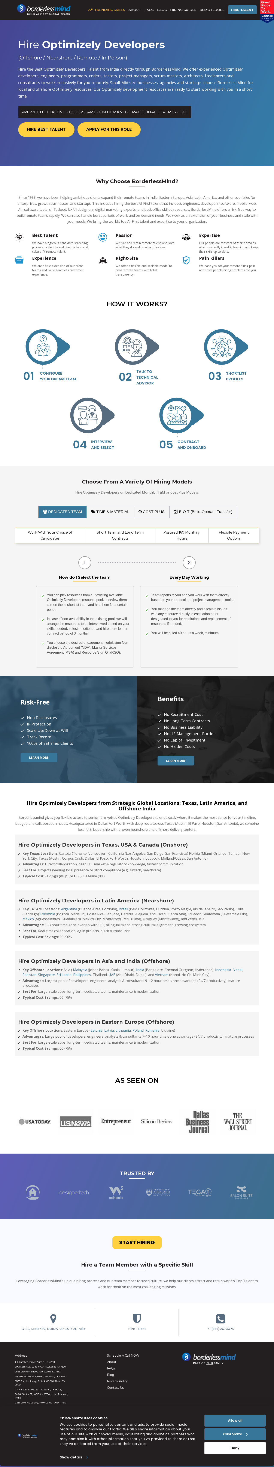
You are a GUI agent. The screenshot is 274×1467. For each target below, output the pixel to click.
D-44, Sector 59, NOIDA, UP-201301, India (53, 1329)
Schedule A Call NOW (123, 1355)
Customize (232, 1434)
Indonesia (223, 969)
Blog (162, 10)
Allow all (235, 1420)
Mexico (28, 919)
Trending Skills (109, 10)
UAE (112, 974)
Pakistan (29, 974)
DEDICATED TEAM (64, 512)
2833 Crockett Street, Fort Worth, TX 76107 (38, 1371)
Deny (235, 1447)
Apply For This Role (109, 129)
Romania (152, 1030)
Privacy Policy (117, 1381)
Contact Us (115, 1388)
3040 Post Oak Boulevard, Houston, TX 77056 (40, 1376)
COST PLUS (153, 512)
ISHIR (209, 1363)
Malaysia (80, 969)
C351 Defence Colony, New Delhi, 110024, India (41, 1402)
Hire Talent (242, 10)
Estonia (97, 1030)
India (140, 969)
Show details (71, 1457)
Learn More (39, 757)
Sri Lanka (64, 974)
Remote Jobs (212, 10)
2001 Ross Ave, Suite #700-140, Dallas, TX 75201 (41, 1366)
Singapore (46, 974)
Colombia (47, 914)
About (134, 10)
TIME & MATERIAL (112, 512)
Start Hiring (137, 1242)
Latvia (109, 1030)
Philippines (82, 974)
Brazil (123, 909)
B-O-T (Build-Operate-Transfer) (205, 512)
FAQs (149, 10)
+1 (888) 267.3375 (220, 1329)
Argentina (69, 909)
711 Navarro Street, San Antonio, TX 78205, (38, 1389)
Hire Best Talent (46, 129)
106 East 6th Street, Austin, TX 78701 (35, 1361)
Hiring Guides (183, 10)
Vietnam (161, 974)
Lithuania (123, 1030)
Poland (138, 1030)
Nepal (237, 969)
